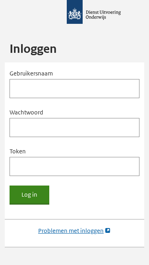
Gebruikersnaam (31, 73)
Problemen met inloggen (74, 231)
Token (18, 151)
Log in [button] (29, 194)
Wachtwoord (26, 112)
